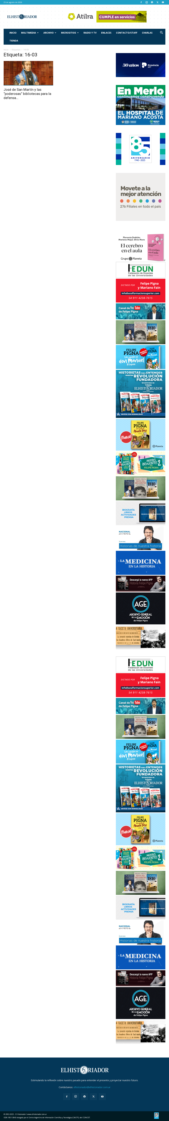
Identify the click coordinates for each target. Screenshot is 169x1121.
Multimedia (28, 32)
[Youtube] (162, 2)
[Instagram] (146, 2)
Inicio (13, 32)
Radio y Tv (90, 32)
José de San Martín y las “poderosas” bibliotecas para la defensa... (27, 94)
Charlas (147, 32)
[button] (161, 33)
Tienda (13, 40)
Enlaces (106, 32)
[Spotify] (152, 2)
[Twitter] (157, 2)
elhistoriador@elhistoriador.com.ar (92, 1087)
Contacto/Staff (126, 32)
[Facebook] (141, 2)
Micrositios (68, 32)
